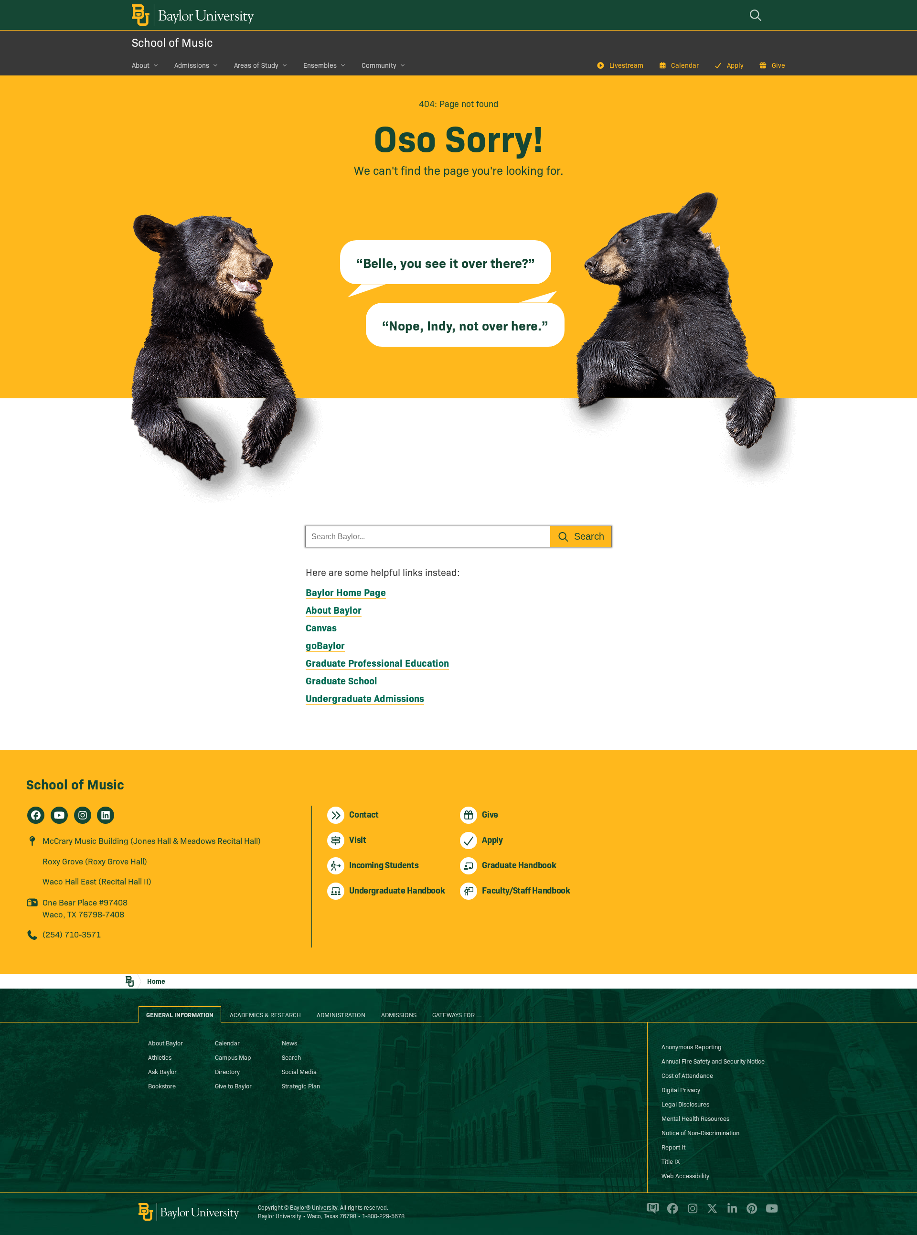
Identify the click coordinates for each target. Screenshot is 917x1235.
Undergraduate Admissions (365, 697)
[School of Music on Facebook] (35, 815)
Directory (227, 1071)
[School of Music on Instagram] (82, 815)
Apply (735, 65)
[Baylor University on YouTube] (769, 1212)
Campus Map (233, 1057)
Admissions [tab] (398, 1014)
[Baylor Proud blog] (651, 1212)
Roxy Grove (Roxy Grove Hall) (95, 860)
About (140, 65)
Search (291, 1057)
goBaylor (325, 644)
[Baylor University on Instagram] (691, 1212)
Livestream (626, 65)
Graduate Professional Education (377, 662)
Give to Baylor (233, 1085)
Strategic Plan (301, 1085)
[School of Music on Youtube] (59, 815)
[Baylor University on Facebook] (671, 1212)
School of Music (172, 42)
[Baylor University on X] (710, 1212)
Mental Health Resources (695, 1118)
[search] (757, 15)
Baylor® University (313, 1207)
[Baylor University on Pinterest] (750, 1212)
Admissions (191, 65)
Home (156, 981)
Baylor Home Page (346, 591)
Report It (673, 1146)
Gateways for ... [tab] (457, 1014)
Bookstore (162, 1085)
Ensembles (320, 65)
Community (379, 65)
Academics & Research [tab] (265, 1014)
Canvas (321, 627)
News (289, 1042)
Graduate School (341, 680)
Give (778, 65)
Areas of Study (256, 65)
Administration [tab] (341, 1014)
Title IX (670, 1161)
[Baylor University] (191, 15)
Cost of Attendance (687, 1075)
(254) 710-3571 (72, 933)
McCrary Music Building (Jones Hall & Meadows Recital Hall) (152, 840)
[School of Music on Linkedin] (105, 815)
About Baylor (334, 609)
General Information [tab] (179, 1014)
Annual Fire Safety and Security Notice (713, 1060)
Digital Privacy (680, 1089)
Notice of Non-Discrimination (700, 1132)
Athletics (159, 1057)
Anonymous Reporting (691, 1046)
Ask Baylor (162, 1071)
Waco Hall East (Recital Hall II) (97, 880)
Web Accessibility (685, 1175)
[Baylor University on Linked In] (730, 1212)
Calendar (685, 65)
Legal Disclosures (685, 1103)
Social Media (299, 1071)
